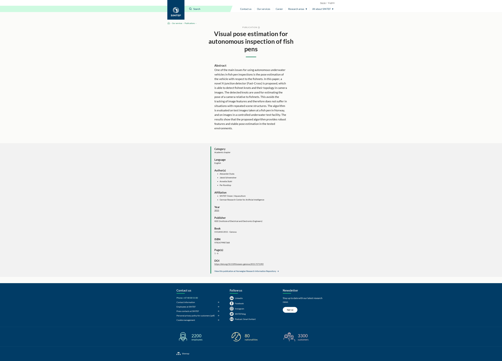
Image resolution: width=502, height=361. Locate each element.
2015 (216, 210)
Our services (263, 8)
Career (279, 8)
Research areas (296, 8)
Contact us (246, 8)
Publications (190, 23)
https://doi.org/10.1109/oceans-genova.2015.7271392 (239, 264)
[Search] (190, 9)
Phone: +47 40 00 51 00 (187, 297)
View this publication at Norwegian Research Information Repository (245, 271)
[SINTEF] (175, 10)
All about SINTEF (321, 8)
